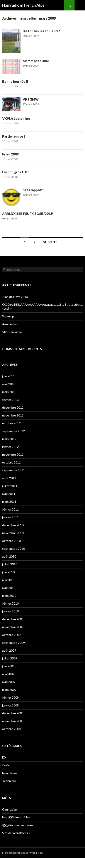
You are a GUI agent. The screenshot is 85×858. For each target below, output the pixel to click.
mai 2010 (8, 580)
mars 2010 (9, 595)
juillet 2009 (9, 658)
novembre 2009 (13, 627)
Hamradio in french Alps (23, 5)
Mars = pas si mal (36, 61)
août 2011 (9, 478)
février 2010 (10, 603)
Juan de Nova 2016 (15, 296)
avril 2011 (8, 494)
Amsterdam (10, 324)
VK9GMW (31, 99)
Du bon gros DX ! (15, 172)
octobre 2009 (11, 635)
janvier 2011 (10, 517)
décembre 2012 (13, 407)
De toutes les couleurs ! (41, 31)
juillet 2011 (9, 486)
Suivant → (52, 242)
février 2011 (10, 509)
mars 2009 (9, 689)
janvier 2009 (10, 705)
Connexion (9, 809)
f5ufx (5, 765)
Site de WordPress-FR (17, 833)
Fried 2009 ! (11, 154)
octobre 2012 (11, 423)
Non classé (9, 773)
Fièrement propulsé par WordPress (23, 852)
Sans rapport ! (33, 190)
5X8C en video (12, 332)
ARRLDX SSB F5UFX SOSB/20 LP (27, 214)
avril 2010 (8, 588)
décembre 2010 (13, 525)
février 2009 (10, 697)
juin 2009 (8, 666)
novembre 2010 (13, 533)
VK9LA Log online (16, 118)
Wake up (8, 316)
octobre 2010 (11, 541)
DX (4, 757)
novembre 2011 (13, 454)
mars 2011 (9, 501)
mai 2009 (8, 674)
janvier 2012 (10, 446)
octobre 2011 (11, 462)
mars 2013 (9, 392)
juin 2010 (8, 572)
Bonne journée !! (15, 81)
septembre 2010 (13, 548)
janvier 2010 (10, 611)
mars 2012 (9, 439)
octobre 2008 (11, 729)
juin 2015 (8, 376)
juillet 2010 (9, 564)
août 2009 (9, 650)
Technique (9, 781)
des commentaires (17, 825)
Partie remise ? (14, 136)
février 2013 (10, 399)
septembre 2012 (13, 431)
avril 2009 (8, 682)
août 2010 (9, 556)
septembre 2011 (13, 470)
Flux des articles (16, 817)
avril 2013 (8, 384)
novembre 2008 (13, 721)
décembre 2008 (13, 713)
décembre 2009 (13, 619)
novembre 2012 (13, 415)
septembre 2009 (13, 642)
